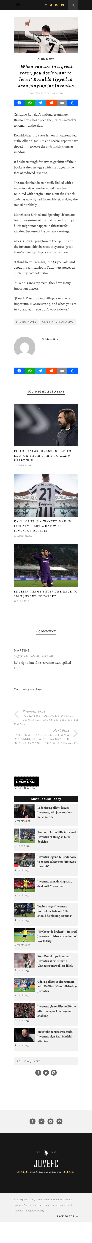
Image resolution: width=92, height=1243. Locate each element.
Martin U (50, 339)
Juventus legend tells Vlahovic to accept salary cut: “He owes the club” (56, 861)
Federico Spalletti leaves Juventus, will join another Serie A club (54, 812)
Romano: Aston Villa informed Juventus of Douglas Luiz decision (56, 837)
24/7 (33, 788)
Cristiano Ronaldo (58, 321)
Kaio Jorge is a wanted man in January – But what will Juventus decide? (43, 526)
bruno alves (26, 321)
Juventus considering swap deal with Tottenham (54, 883)
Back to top (66, 1216)
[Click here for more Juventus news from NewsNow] (26, 782)
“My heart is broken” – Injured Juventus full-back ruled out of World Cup (57, 936)
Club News (46, 59)
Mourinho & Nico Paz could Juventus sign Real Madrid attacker (55, 1036)
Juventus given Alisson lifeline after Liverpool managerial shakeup (57, 1011)
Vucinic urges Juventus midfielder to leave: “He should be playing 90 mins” (54, 911)
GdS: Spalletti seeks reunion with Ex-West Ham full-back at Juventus (57, 986)
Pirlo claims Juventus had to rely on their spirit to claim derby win (42, 455)
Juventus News (22, 788)
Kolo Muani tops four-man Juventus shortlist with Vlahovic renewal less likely (55, 961)
